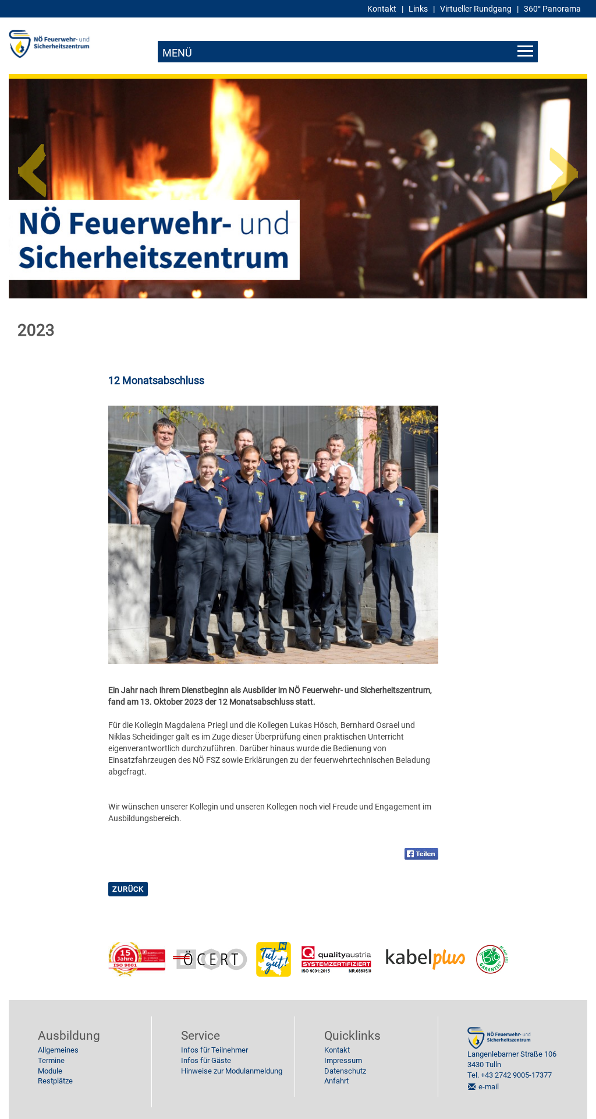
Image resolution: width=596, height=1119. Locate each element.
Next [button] (564, 166)
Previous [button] (32, 166)
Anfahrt (336, 1080)
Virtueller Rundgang (476, 8)
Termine (51, 1060)
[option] (298, 188)
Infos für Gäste (206, 1060)
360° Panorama (552, 8)
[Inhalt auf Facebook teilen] (421, 853)
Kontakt (337, 1050)
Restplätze (55, 1080)
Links (418, 8)
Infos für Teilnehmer (214, 1050)
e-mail (488, 1086)
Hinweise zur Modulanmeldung (231, 1071)
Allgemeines (58, 1050)
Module (50, 1071)
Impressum (343, 1060)
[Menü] (348, 51)
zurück (128, 889)
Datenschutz (345, 1071)
